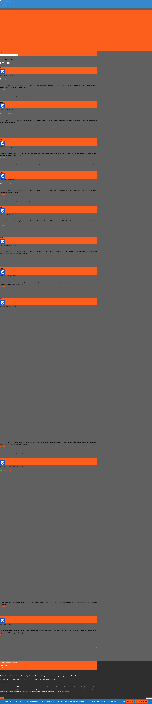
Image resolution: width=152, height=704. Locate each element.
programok (73, 96)
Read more (3, 89)
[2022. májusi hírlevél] (6, 185)
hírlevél (19, 96)
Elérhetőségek (7, 49)
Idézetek (21, 13)
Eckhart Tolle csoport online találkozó (13, 466)
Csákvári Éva (9, 26)
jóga (85, 686)
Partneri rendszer (7, 39)
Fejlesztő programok (70, 39)
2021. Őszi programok (8, 276)
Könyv (18, 44)
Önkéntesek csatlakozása (43, 34)
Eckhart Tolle (26, 611)
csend (9, 611)
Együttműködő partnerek (13, 24)
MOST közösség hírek (43, 94)
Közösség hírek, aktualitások (11, 13)
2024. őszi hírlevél (6, 75)
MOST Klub (55, 96)
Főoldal (2, 11)
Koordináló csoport (15, 29)
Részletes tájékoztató (141, 701)
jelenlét (27, 96)
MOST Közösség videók (27, 44)
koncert (36, 293)
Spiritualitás (60, 94)
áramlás (54, 691)
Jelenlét (20, 94)
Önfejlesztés (53, 94)
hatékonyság (66, 686)
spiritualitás (16, 691)
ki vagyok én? (4, 689)
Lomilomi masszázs (44, 689)
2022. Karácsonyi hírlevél (9, 147)
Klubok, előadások (48, 39)
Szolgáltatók (73, 94)
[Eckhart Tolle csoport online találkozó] (48, 535)
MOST (50, 96)
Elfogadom (130, 701)
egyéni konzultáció (23, 686)
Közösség (2, 21)
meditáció (65, 689)
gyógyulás (34, 686)
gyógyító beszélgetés (45, 686)
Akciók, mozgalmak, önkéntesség (22, 39)
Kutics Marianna (60, 26)
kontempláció (17, 689)
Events (5, 63)
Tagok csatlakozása (8, 34)
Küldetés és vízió (7, 18)
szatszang (80, 96)
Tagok (4, 24)
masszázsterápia (59, 689)
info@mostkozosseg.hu (7, 5)
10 (96, 658)
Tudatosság (80, 94)
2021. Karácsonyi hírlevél (9, 245)
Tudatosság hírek (89, 94)
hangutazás (60, 686)
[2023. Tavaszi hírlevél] (6, 116)
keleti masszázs (89, 686)
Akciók (7, 94)
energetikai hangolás (23, 164)
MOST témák (10, 36)
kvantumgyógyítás (36, 689)
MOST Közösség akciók (29, 94)
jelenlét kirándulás (35, 96)
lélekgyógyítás (52, 689)
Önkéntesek (6, 29)
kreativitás (22, 689)
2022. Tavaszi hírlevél (7, 214)
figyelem (29, 686)
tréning (85, 96)
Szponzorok (23, 29)
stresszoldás (22, 691)
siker (12, 691)
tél (3, 166)
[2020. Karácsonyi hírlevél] (48, 375)
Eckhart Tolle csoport (36, 611)
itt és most (78, 686)
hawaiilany (3, 91)
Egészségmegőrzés (37, 39)
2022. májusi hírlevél (7, 180)
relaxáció (9, 691)
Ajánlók (2, 42)
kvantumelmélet (28, 689)
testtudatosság (33, 691)
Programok (3, 36)
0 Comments (4, 98)
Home (1, 59)
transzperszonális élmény (41, 691)
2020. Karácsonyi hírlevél (9, 306)
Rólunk (2, 16)
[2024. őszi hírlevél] (6, 81)
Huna (23, 96)
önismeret (54, 611)
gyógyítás (32, 164)
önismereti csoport (64, 96)
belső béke (4, 611)
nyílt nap (59, 293)
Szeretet (66, 94)
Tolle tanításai (62, 611)
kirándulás (47, 164)
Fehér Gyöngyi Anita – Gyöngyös (37, 26)
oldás (89, 689)
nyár (58, 641)
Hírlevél (14, 44)
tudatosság (91, 96)
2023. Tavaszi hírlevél (7, 109)
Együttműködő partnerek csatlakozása (24, 34)
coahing (3, 96)
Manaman (68, 26)
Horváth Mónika (51, 26)
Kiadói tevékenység (58, 39)
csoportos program (11, 96)
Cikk (4, 44)
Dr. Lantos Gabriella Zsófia (20, 26)
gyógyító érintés (53, 686)
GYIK (1, 47)
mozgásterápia (85, 689)
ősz (75, 293)
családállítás (9, 131)
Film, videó (8, 44)
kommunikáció (11, 689)
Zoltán (2, 608)
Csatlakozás (3, 31)
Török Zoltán (74, 26)
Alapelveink (15, 18)
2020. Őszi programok (8, 624)
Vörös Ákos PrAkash (84, 26)
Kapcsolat (6, 47)
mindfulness (44, 96)
